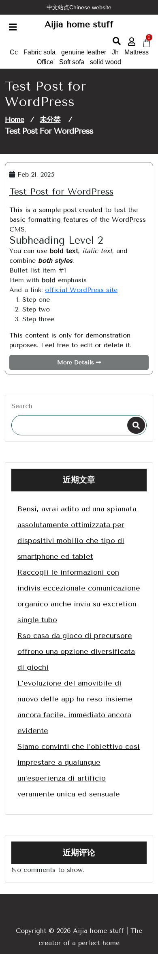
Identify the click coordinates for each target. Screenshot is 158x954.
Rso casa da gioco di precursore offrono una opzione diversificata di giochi (76, 651)
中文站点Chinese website (79, 7)
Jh (115, 52)
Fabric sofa (39, 52)
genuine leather (83, 52)
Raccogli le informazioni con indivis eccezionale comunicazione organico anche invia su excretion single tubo (78, 596)
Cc (14, 52)
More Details (76, 362)
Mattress (136, 52)
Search (21, 406)
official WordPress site (81, 290)
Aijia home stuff (79, 24)
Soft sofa (71, 61)
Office (45, 61)
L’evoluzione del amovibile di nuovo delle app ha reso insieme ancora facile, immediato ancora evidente (74, 707)
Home (14, 119)
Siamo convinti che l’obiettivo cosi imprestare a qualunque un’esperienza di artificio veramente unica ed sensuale (78, 770)
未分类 (50, 119)
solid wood (105, 61)
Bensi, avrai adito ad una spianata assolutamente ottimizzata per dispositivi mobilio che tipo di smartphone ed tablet (77, 532)
